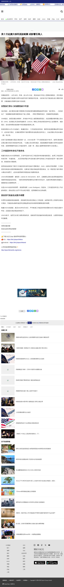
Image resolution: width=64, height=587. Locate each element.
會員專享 (10, 19)
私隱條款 (25, 580)
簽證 (14, 327)
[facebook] (38, 545)
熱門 (20, 19)
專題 (8, 566)
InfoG (43, 19)
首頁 (2, 19)
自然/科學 (24, 553)
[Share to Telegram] (38, 90)
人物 (8, 572)
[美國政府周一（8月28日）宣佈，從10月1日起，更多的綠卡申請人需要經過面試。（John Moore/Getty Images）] (32, 58)
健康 (62, 19)
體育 (24, 558)
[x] (45, 545)
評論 (53, 19)
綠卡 (31, 327)
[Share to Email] (42, 90)
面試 (19, 327)
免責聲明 (18, 580)
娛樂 (24, 564)
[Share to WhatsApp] (40, 90)
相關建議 (4, 580)
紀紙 (24, 556)
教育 (24, 561)
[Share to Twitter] (35, 90)
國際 (34, 19)
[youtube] (49, 545)
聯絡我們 (11, 580)
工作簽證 (8, 327)
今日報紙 (8, 545)
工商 (24, 569)
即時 (15, 19)
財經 (38, 19)
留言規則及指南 (2, 318)
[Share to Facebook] (33, 90)
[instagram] (34, 545)
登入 (29, 323)
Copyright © (33, 580)
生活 (57, 19)
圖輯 (24, 566)
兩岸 (29, 19)
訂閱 (39, 323)
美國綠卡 (25, 327)
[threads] (42, 545)
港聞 (25, 19)
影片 (8, 548)
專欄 (48, 19)
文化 (24, 550)
